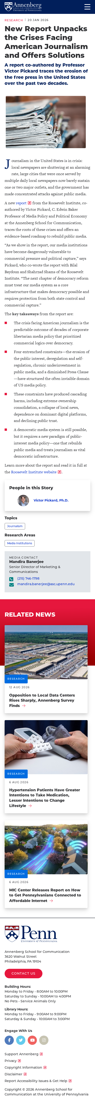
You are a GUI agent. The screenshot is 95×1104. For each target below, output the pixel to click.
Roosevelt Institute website (33, 472)
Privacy (11, 1061)
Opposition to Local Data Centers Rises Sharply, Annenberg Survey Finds (42, 700)
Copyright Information (23, 1067)
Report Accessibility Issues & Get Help (36, 1081)
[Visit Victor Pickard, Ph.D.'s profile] (23, 500)
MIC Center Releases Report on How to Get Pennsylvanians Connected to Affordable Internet (45, 895)
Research (14, 20)
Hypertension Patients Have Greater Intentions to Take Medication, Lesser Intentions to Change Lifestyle (44, 798)
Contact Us (24, 973)
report (21, 203)
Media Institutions (19, 543)
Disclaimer (13, 1074)
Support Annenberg (22, 1054)
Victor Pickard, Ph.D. (51, 500)
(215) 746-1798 (28, 579)
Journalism (15, 526)
